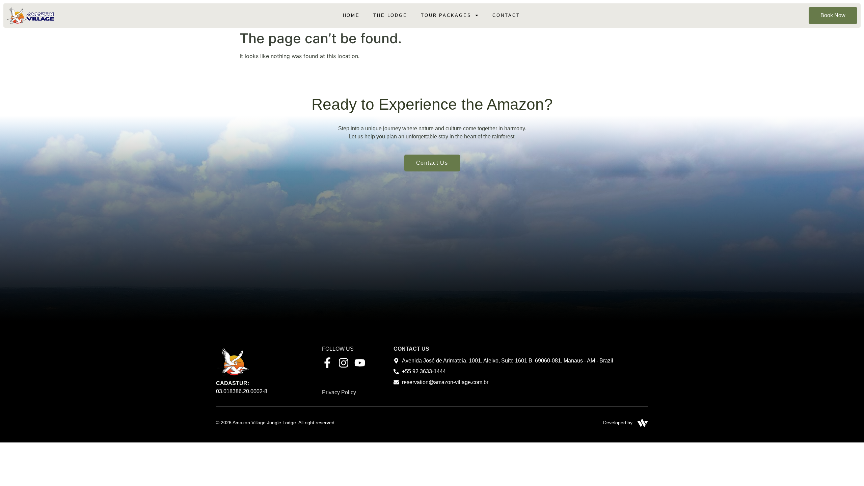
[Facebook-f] (327, 362)
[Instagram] (343, 362)
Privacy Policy (339, 392)
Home (351, 15)
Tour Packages (446, 15)
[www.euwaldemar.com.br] (642, 422)
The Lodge (390, 15)
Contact (506, 15)
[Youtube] (359, 362)
